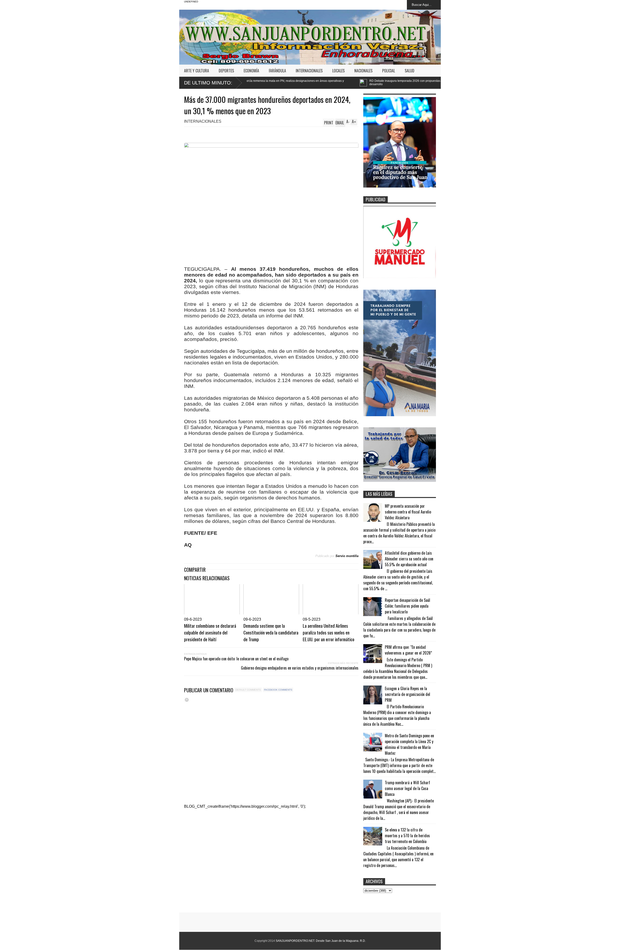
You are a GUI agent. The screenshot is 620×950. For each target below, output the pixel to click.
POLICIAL (388, 71)
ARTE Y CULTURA (196, 71)
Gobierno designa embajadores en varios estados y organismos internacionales (299, 668)
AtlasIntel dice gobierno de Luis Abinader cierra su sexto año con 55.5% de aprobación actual (409, 558)
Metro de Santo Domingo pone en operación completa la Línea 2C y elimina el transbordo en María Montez (409, 744)
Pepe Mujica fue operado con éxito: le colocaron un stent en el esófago (236, 659)
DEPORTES (226, 71)
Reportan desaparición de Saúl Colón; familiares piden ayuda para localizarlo (407, 606)
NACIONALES (363, 71)
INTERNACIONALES (309, 71)
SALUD (409, 71)
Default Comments (248, 689)
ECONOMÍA (251, 71)
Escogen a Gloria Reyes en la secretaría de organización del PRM (407, 694)
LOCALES (338, 71)
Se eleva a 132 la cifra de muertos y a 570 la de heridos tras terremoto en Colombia (407, 835)
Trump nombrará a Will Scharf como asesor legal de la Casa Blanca (407, 788)
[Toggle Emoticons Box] (186, 699)
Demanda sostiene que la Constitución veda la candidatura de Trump (270, 632)
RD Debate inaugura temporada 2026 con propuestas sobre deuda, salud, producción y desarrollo (352, 82)
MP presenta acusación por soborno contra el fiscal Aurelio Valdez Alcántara (408, 511)
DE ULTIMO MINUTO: (208, 82)
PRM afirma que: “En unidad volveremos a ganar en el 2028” (408, 650)
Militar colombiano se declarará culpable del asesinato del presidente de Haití (210, 632)
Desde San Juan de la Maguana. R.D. (341, 940)
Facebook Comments (278, 689)
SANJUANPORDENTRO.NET (295, 940)
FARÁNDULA (277, 71)
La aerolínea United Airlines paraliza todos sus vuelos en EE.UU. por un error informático (328, 632)
